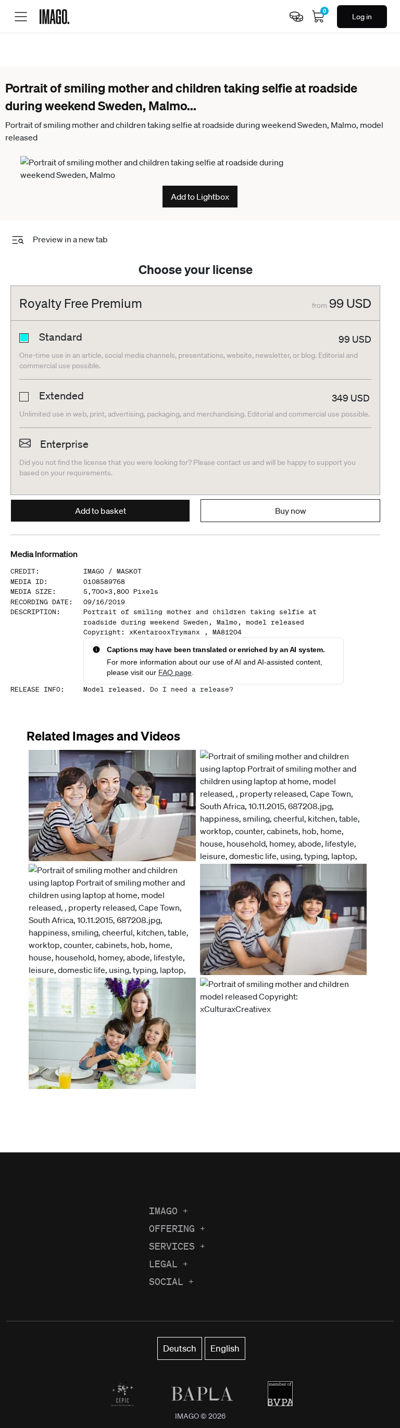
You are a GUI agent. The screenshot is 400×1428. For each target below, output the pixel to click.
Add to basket (100, 510)
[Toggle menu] (21, 16)
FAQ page (175, 672)
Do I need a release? (191, 689)
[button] (112, 805)
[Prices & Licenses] (296, 16)
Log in (362, 16)
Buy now (290, 510)
